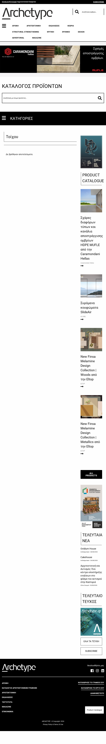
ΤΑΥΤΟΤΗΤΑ (7, 702)
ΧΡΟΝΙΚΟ (66, 32)
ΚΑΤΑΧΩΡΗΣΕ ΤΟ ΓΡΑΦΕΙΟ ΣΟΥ (91, 682)
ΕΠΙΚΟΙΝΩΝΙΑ (7, 711)
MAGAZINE (36, 38)
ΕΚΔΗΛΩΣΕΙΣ (54, 26)
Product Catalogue (94, 710)
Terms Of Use (58, 724)
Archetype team (85, 552)
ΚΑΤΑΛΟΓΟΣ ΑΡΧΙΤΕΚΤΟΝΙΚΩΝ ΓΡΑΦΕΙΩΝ (19, 688)
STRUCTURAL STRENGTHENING (25, 32)
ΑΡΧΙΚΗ (15, 26)
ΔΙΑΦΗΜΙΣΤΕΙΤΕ (97, 693)
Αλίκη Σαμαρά (85, 585)
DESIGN (81, 32)
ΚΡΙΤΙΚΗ (50, 32)
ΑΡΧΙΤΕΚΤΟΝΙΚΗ (34, 26)
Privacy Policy (48, 724)
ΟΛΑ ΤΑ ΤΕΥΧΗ (91, 641)
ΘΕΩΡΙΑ (70, 26)
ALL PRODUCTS (91, 474)
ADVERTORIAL (18, 38)
